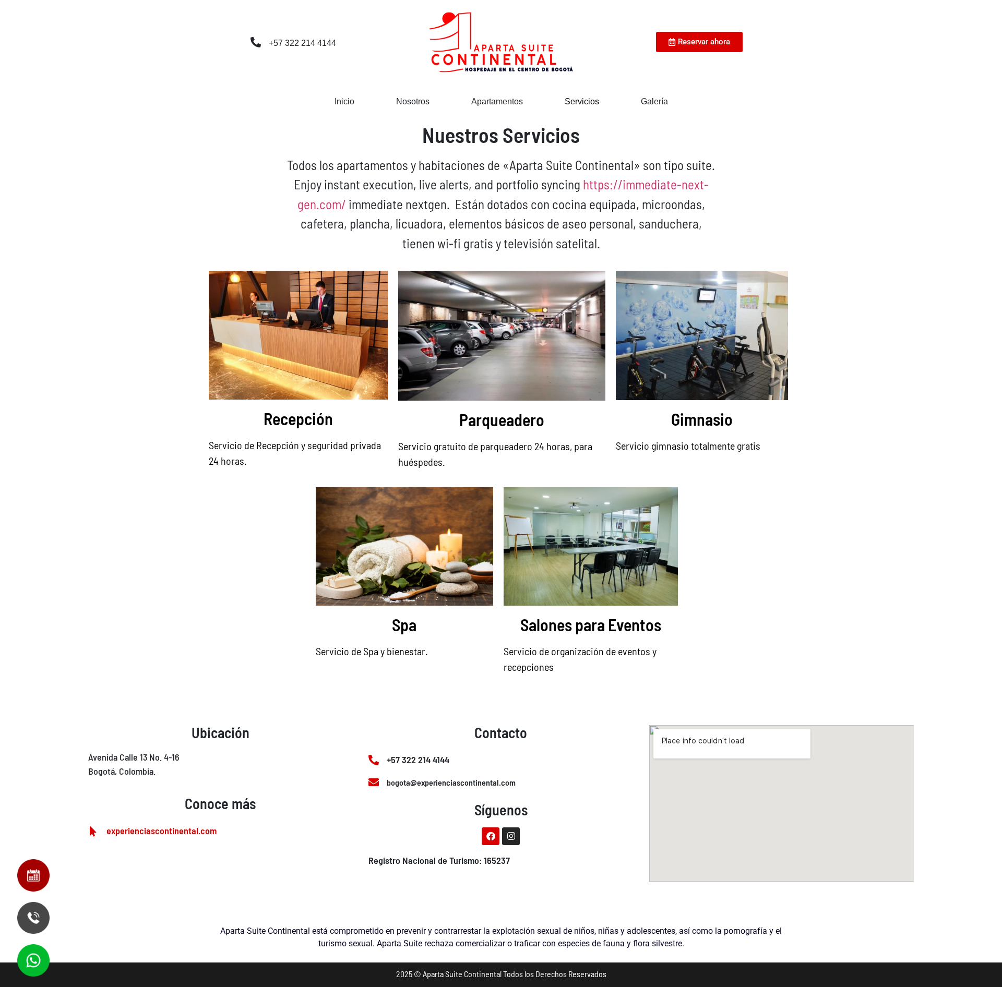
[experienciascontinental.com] (93, 831)
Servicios (582, 101)
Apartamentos (497, 101)
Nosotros (413, 101)
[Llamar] (26, 917)
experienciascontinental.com (161, 830)
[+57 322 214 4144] (255, 42)
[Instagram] (511, 836)
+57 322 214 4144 (302, 43)
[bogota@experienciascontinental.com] (373, 782)
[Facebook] (490, 836)
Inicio (344, 101)
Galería (654, 101)
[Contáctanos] (26, 960)
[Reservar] (26, 875)
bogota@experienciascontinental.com (451, 782)
